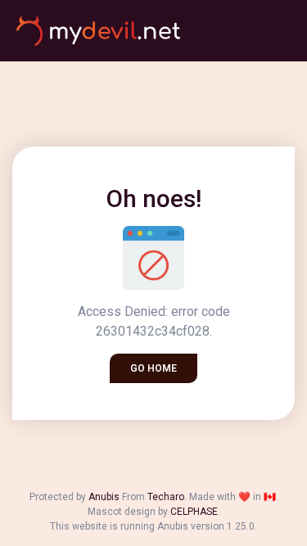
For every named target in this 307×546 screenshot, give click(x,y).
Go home (153, 368)
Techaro (165, 497)
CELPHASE (194, 511)
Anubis (104, 497)
